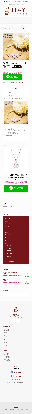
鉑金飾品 (7, 221)
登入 (18, 4)
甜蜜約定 (9, 245)
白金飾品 (7, 223)
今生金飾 (9, 248)
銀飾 (22, 82)
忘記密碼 (22, 4)
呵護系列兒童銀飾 (9, 82)
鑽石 (5, 333)
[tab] (16, 89)
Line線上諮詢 (17, 376)
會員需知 (7, 357)
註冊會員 (7, 354)
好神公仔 (9, 250)
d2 (7, 259)
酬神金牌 (7, 218)
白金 (5, 336)
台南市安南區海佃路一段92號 (21, 1)
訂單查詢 (10, 4)
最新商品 (7, 226)
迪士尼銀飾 (9, 253)
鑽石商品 (7, 234)
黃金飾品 (7, 232)
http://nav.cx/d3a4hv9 (19, 129)
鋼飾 (6, 240)
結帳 (14, 4)
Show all (26, 28)
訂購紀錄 (7, 360)
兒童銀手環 (17, 82)
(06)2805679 (9, 1)
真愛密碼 (9, 256)
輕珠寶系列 (8, 229)
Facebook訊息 (17, 372)
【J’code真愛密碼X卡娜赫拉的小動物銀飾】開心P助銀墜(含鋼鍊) (16, 177)
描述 (16, 88)
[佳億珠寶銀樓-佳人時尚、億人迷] (16, 11)
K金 (6, 237)
